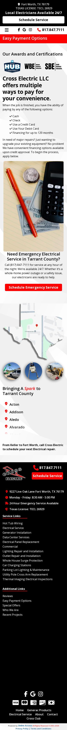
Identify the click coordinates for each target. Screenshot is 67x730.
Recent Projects (13, 615)
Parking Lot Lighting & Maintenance (26, 570)
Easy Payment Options (17, 601)
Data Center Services (16, 537)
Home (20, 710)
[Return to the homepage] (14, 473)
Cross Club (34, 718)
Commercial (10, 546)
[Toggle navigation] (7, 30)
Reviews (8, 596)
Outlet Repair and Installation (22, 556)
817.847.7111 (53, 29)
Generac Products (39, 710)
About (39, 714)
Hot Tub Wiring (13, 523)
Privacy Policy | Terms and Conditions (33, 728)
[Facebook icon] (25, 694)
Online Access (25, 725)
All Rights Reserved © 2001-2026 (46, 726)
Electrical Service (13, 528)
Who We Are (11, 610)
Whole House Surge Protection (23, 560)
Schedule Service (33, 19)
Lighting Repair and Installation (23, 551)
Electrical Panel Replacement (21, 542)
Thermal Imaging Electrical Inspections (28, 579)
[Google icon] (32, 694)
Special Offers (11, 605)
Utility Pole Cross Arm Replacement (25, 574)
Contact (52, 714)
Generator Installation (17, 532)
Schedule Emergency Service (33, 287)
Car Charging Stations (17, 565)
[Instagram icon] (40, 694)
